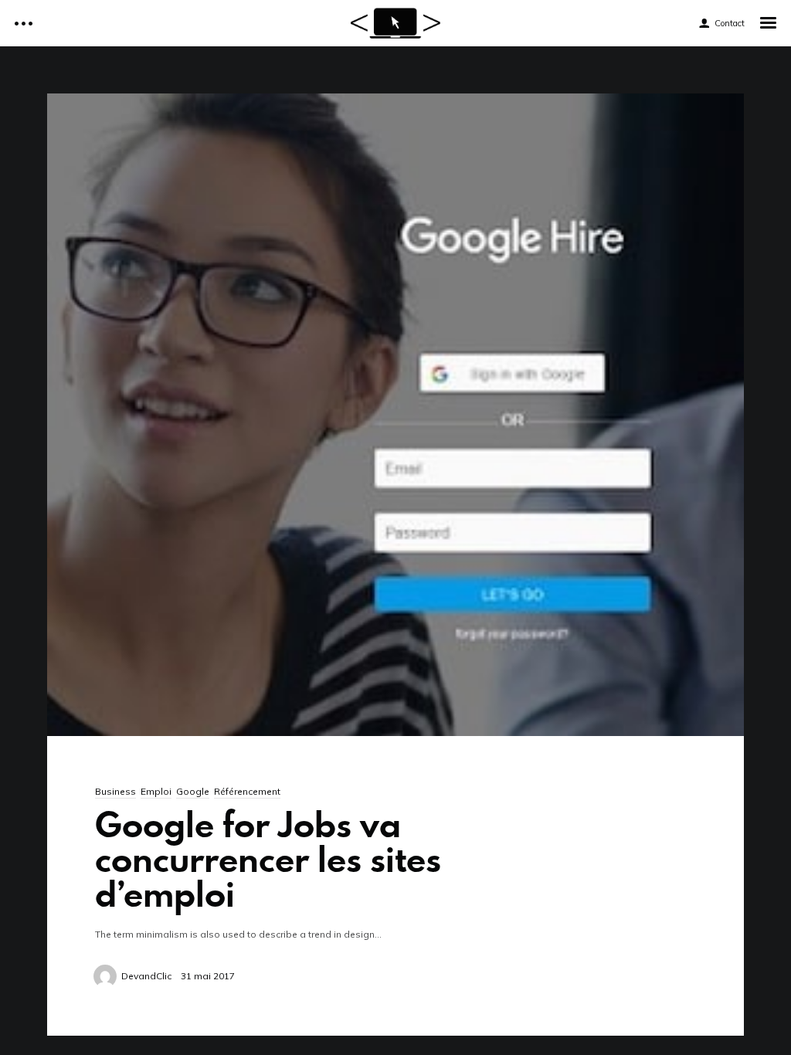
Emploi (156, 791)
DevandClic (146, 976)
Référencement (247, 791)
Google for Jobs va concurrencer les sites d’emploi (268, 859)
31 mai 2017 (208, 976)
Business (115, 791)
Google (192, 791)
